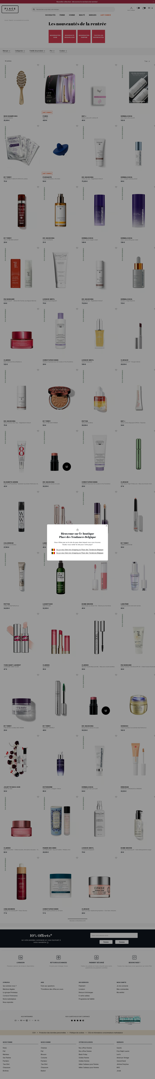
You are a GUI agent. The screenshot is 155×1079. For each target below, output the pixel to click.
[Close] (106, 525)
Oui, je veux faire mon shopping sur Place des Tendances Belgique (79, 550)
